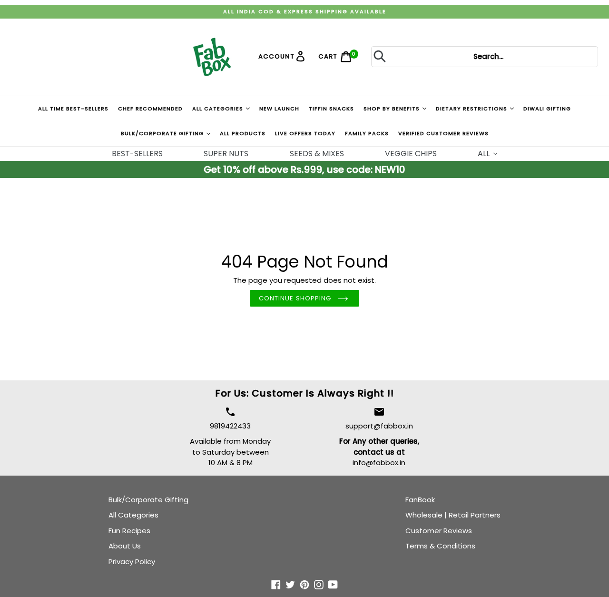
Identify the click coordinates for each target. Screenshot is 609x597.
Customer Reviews (438, 531)
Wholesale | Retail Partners (453, 515)
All (484, 153)
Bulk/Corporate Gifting (163, 133)
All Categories (218, 108)
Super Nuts (226, 153)
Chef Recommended (150, 108)
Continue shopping (295, 298)
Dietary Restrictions (472, 108)
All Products (242, 133)
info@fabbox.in (379, 463)
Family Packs (367, 133)
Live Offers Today (305, 133)
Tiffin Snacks (331, 108)
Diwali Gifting (547, 108)
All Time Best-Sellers (73, 108)
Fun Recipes (129, 531)
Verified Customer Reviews (443, 133)
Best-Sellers (137, 153)
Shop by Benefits (392, 108)
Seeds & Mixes (317, 153)
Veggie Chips (411, 153)
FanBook (420, 500)
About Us (124, 546)
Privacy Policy (131, 562)
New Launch (279, 108)
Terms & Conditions (440, 546)
